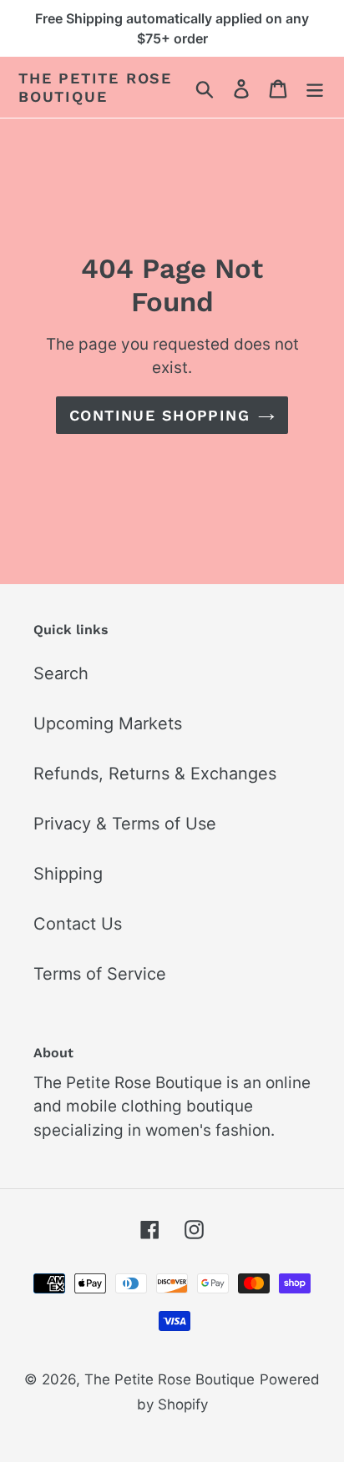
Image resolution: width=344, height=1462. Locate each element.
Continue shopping (159, 415)
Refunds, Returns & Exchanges (154, 774)
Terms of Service (99, 974)
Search (61, 673)
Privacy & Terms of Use (124, 824)
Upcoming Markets (107, 723)
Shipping (68, 874)
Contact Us (77, 924)
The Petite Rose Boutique (95, 87)
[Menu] (314, 87)
